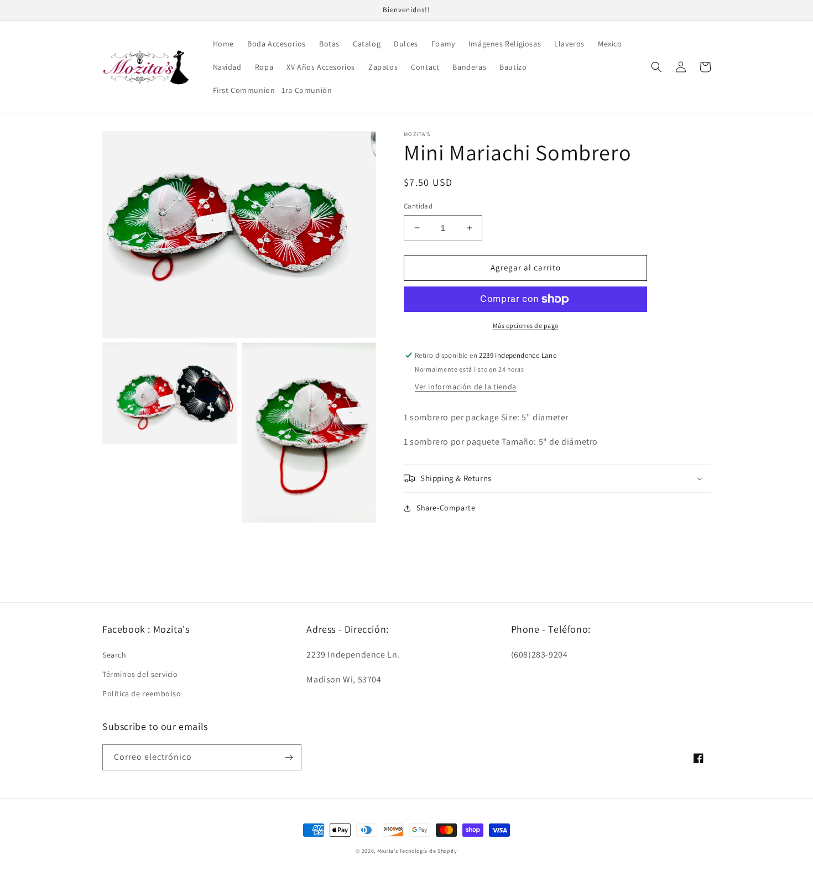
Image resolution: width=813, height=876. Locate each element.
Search (114, 655)
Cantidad (418, 206)
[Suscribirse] (289, 757)
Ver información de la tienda (466, 387)
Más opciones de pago (526, 325)
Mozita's (387, 850)
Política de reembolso (141, 693)
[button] (656, 67)
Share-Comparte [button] (445, 508)
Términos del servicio (140, 674)
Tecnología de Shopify (428, 850)
